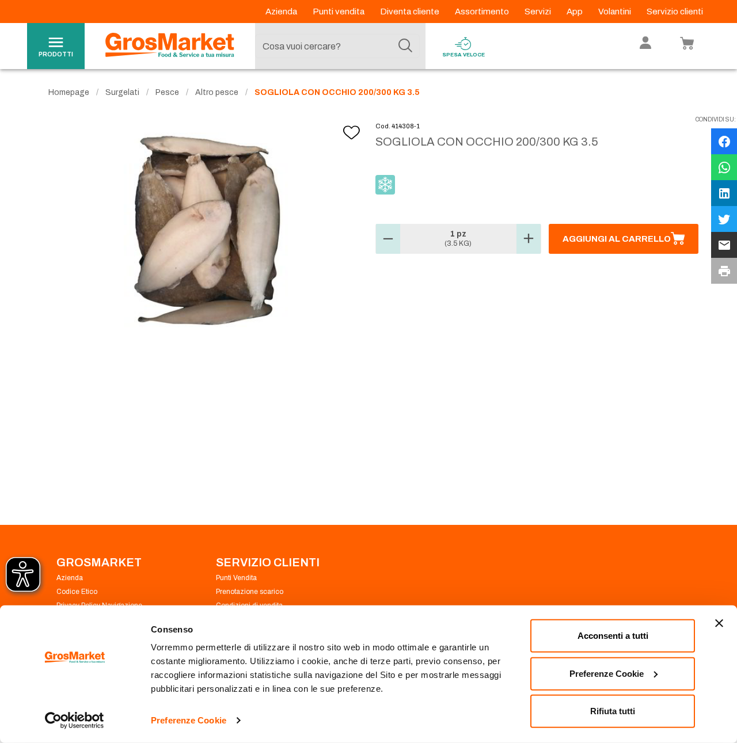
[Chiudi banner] (719, 623)
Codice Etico (76, 592)
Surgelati (122, 92)
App (575, 11)
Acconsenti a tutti (613, 636)
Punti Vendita (236, 578)
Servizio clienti (675, 11)
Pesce (167, 92)
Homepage (68, 92)
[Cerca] (405, 46)
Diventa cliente (410, 11)
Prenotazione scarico (249, 592)
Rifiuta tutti (612, 711)
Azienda (282, 11)
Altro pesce (216, 92)
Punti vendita (339, 11)
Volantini (615, 11)
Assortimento (483, 11)
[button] (388, 239)
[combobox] (337, 46)
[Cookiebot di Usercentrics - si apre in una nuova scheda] (74, 720)
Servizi (539, 11)
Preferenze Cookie (188, 720)
